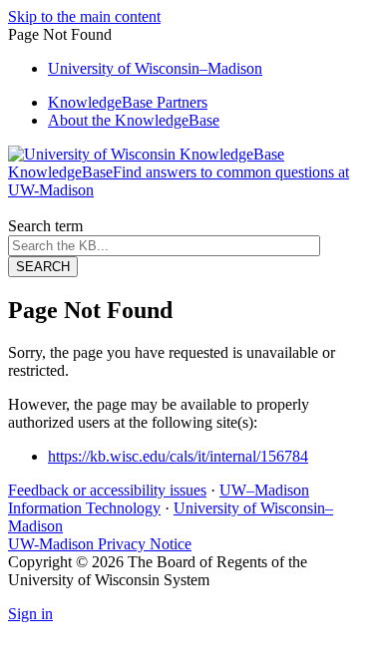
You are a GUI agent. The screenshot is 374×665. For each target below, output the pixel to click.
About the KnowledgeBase (133, 120)
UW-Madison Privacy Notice (99, 543)
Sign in (30, 613)
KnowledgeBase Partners (127, 102)
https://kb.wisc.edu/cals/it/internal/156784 (178, 456)
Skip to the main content (84, 16)
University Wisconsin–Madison (155, 68)
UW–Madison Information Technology (158, 499)
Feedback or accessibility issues (107, 490)
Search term (45, 225)
